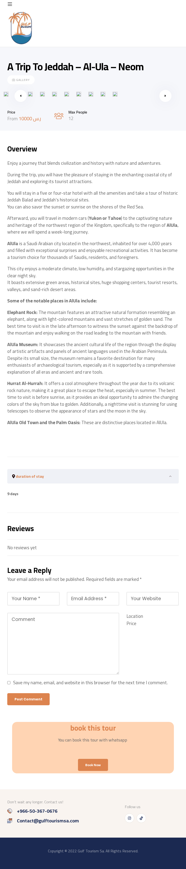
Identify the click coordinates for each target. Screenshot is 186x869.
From (13, 118)
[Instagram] (129, 818)
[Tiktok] (141, 818)
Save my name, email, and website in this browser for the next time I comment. (90, 682)
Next (165, 96)
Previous (21, 96)
